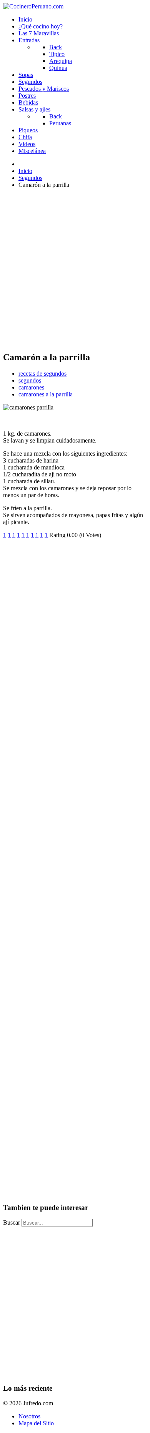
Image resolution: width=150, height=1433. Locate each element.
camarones (31, 387)
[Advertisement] (75, 270)
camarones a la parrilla (45, 394)
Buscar (11, 1222)
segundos (29, 380)
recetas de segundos (42, 373)
